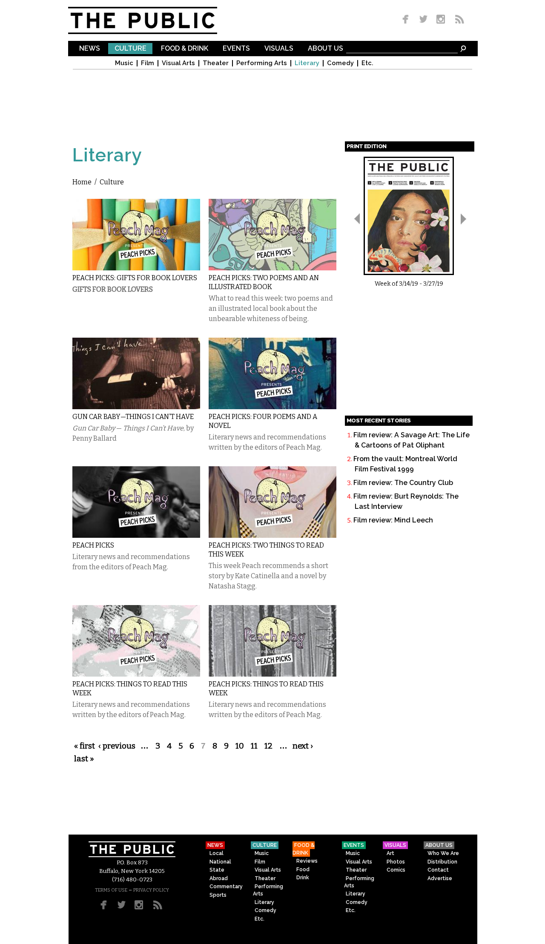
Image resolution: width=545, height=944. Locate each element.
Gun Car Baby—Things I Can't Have (133, 417)
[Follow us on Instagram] (440, 20)
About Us (325, 48)
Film (147, 63)
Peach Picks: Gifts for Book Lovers (134, 278)
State (216, 870)
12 (268, 746)
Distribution (442, 862)
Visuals (278, 48)
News (89, 48)
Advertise (439, 878)
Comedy (340, 63)
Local (216, 853)
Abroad (218, 878)
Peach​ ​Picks (93, 545)
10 (239, 746)
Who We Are (443, 853)
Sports (218, 895)
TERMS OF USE (111, 890)
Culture (130, 48)
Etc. (367, 63)
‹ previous (116, 746)
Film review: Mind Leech (393, 520)
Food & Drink (184, 48)
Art (390, 853)
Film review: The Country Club (403, 483)
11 (254, 746)
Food (303, 869)
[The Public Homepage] (153, 20)
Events (236, 48)
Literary (307, 63)
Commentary (226, 886)
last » (84, 758)
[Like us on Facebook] (407, 20)
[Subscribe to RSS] (457, 20)
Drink (302, 878)
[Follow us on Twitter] (423, 20)
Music (124, 63)
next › (303, 746)
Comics (396, 870)
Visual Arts (178, 63)
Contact (438, 870)
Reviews (307, 861)
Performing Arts (261, 63)
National (220, 862)
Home (82, 182)
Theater (216, 63)
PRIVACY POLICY (151, 890)
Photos (396, 862)
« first (84, 746)
